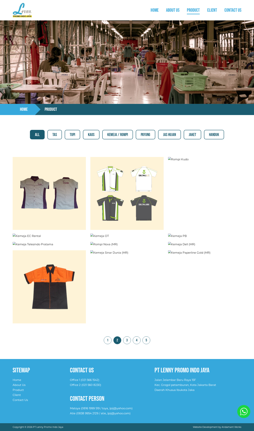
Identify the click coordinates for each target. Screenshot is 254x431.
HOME (155, 10)
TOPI (72, 134)
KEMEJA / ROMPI (117, 134)
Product (18, 390)
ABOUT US (172, 10)
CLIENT (212, 10)
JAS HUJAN (169, 134)
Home (17, 380)
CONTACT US (232, 10)
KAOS (91, 134)
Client (17, 395)
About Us (19, 385)
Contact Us (20, 400)
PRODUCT (193, 10)
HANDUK (214, 134)
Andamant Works (231, 427)
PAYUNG (145, 134)
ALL (37, 134)
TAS (54, 134)
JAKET (192, 134)
